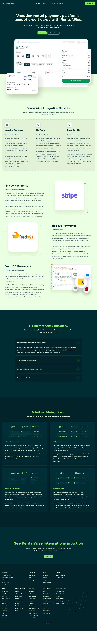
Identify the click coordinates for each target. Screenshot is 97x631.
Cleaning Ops (46, 593)
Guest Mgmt (5, 603)
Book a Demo (53, 32)
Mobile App (32, 610)
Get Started (90, 3)
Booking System (6, 582)
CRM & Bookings (6, 598)
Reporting (4, 610)
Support (4, 613)
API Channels (18, 593)
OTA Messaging (33, 613)
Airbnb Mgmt (5, 593)
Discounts (4, 601)
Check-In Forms (60, 591)
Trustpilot (45, 580)
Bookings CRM (32, 596)
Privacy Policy (59, 577)
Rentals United (19, 608)
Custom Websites (60, 593)
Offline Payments (33, 615)
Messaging (45, 603)
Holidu (17, 603)
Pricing (44, 3)
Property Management (7, 575)
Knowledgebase (33, 580)
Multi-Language (60, 598)
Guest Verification (47, 601)
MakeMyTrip (18, 606)
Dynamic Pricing (47, 598)
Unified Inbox (5, 618)
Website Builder (6, 580)
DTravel (58, 596)
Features (38, 3)
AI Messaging (32, 591)
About (30, 577)
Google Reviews (47, 582)
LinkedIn (45, 577)
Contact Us (60, 3)
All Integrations (46, 613)
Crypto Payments (33, 606)
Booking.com (18, 596)
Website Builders (47, 610)
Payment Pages (60, 601)
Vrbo (16, 610)
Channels (45, 591)
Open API (4, 606)
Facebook (45, 575)
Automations (32, 593)
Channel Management (7, 577)
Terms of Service (60, 575)
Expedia (17, 598)
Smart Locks (46, 608)
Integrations (52, 3)
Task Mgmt (5, 615)
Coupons (31, 603)
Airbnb (17, 591)
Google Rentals (19, 601)
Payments (45, 606)
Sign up (42, 32)
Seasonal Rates (33, 618)
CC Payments (32, 598)
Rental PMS (5, 608)
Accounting (5, 591)
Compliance (32, 601)
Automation (5, 596)
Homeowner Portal (34, 608)
